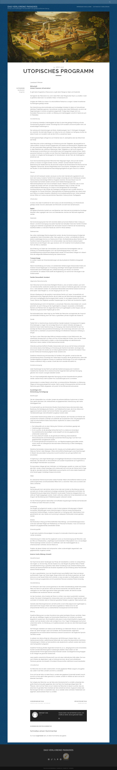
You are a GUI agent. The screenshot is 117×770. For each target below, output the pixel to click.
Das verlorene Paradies (22, 6)
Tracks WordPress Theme (51, 768)
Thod (40, 714)
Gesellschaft (21, 90)
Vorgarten (22, 92)
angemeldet (39, 735)
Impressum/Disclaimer (84, 6)
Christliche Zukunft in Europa (40, 703)
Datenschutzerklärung (101, 6)
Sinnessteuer (82, 703)
